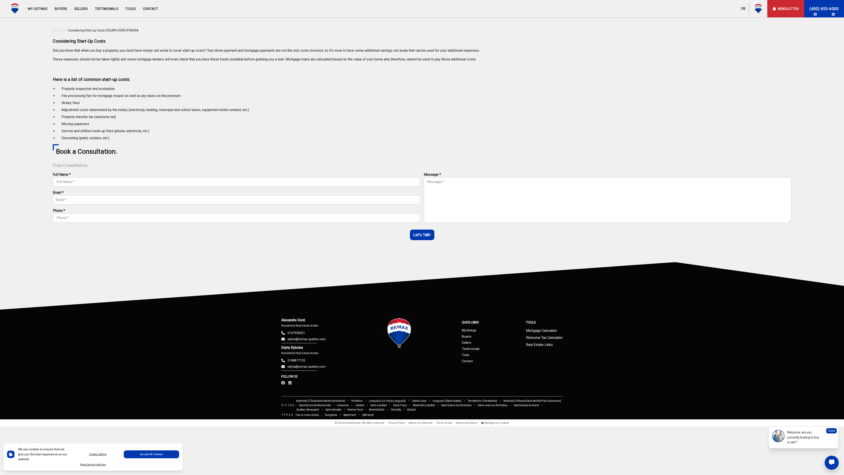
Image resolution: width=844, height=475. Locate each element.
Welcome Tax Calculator (544, 338)
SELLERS (81, 9)
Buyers (466, 336)
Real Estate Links (539, 345)
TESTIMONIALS (106, 9)
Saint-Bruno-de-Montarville (315, 405)
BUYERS (61, 9)
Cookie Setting (98, 454)
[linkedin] (833, 14)
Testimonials (471, 349)
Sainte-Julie (419, 400)
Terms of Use (444, 422)
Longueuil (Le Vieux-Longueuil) (387, 400)
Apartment (349, 415)
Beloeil (411, 409)
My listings (469, 330)
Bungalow (331, 415)
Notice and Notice (467, 422)
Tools (465, 355)
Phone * (59, 210)
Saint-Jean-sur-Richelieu (492, 405)
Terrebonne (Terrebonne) (482, 400)
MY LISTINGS (38, 9)
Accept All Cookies (151, 454)
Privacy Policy (396, 422)
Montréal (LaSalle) (424, 405)
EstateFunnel (353, 422)
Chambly (396, 409)
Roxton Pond (355, 409)
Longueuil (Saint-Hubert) (447, 400)
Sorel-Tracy (400, 405)
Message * (432, 174)
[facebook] (815, 14)
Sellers (466, 342)
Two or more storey (307, 415)
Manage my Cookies (496, 422)
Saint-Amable (333, 409)
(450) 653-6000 (824, 8)
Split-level (368, 415)
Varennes (343, 405)
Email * (58, 192)
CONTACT (150, 9)
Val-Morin (357, 400)
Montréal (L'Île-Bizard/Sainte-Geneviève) (320, 400)
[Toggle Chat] (832, 463)
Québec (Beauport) (307, 409)
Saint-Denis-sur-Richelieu (456, 405)
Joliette (359, 405)
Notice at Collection (421, 422)
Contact (467, 361)
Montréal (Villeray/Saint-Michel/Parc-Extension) (532, 400)
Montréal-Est (376, 409)
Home (57, 30)
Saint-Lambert (378, 405)
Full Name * (62, 174)
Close (831, 430)
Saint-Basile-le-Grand (526, 405)
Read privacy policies (93, 464)
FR (743, 9)
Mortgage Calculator (541, 331)
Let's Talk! (422, 234)
